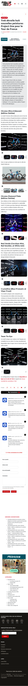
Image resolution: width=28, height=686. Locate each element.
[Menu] (25, 3)
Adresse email (5, 464)
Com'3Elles (10, 676)
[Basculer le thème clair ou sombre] (22, 3)
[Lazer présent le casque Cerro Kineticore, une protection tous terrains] (25, 14)
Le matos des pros (12, 591)
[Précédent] (2, 157)
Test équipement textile (15, 587)
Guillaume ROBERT (6, 31)
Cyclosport (12, 599)
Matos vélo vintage (12, 605)
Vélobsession (11, 602)
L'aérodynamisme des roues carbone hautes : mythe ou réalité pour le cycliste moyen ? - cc (17, 545)
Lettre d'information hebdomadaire (12, 630)
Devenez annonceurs (6, 649)
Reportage (12, 601)
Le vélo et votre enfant (13, 596)
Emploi (11, 582)
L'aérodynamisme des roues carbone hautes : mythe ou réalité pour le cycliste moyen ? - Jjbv (17, 541)
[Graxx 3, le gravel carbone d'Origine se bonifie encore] (2, 14)
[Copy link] (25, 387)
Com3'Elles (3, 661)
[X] (12, 620)
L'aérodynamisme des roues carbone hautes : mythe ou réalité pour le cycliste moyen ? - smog (17, 527)
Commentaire (5, 475)
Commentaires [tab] (14, 392)
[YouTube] (17, 620)
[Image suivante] (24, 141)
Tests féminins (13, 588)
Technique (10, 594)
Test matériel (13, 585)
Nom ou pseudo (5, 459)
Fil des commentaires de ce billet (14, 452)
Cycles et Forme (5, 663)
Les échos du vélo (14, 581)
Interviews (10, 604)
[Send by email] (21, 387)
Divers (9, 597)
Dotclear (9, 674)
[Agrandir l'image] (14, 142)
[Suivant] (26, 157)
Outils (9, 593)
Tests (9, 584)
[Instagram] (8, 620)
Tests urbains (13, 590)
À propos (3, 644)
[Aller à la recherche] (18, 3)
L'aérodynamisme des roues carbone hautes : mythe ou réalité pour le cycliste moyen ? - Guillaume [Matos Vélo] (17, 531)
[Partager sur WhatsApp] (17, 387)
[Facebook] (3, 620)
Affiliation (3, 651)
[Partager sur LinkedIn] (14, 387)
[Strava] (21, 620)
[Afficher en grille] (2, 152)
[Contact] (14, 3)
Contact (3, 647)
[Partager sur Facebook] (7, 387)
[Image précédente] (3, 141)
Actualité (24, 31)
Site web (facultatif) (6, 470)
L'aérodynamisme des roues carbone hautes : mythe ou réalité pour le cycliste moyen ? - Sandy (17, 536)
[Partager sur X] (10, 387)
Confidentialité (4, 653)
